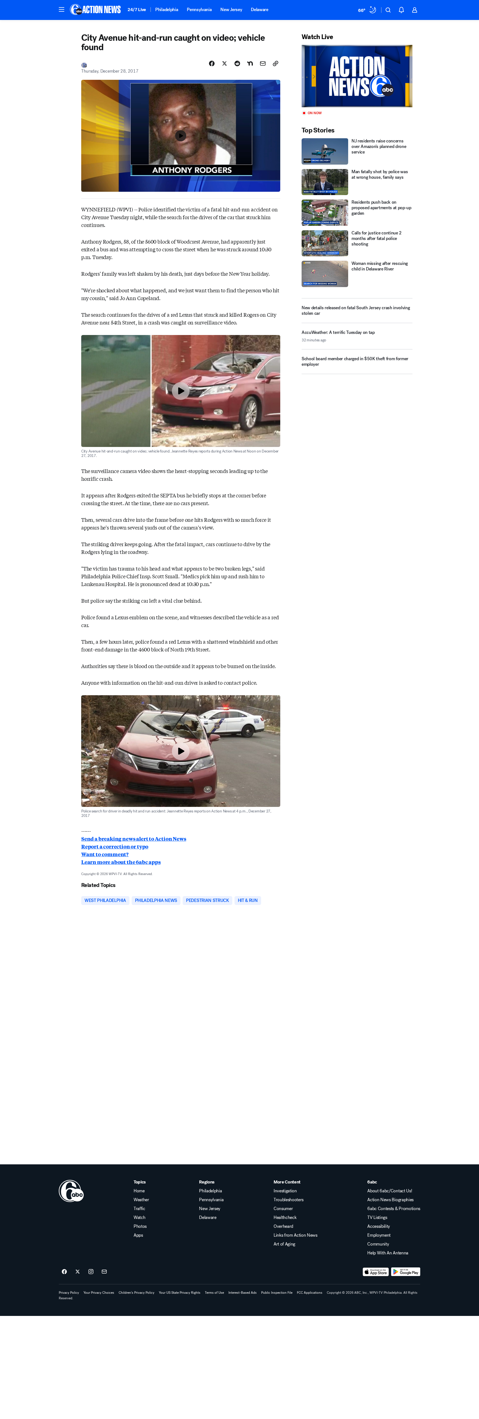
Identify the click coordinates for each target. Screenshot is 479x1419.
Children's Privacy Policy (136, 1292)
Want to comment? (105, 854)
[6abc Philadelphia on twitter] (77, 1271)
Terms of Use (214, 1292)
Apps (138, 1235)
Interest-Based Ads (242, 1292)
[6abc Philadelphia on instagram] (90, 1271)
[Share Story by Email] (262, 63)
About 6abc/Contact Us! (389, 1191)
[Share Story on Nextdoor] (250, 63)
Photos (140, 1226)
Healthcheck (285, 1217)
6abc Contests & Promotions (393, 1208)
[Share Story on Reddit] (237, 63)
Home (139, 1191)
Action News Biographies (390, 1200)
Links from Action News (295, 1235)
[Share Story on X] (224, 63)
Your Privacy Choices (98, 1292)
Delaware (259, 9)
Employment (379, 1235)
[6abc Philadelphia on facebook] (64, 1271)
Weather (141, 1200)
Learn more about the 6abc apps (121, 861)
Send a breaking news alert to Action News (133, 838)
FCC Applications (309, 1292)
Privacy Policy (69, 1292)
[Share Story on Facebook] (211, 63)
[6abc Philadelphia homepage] (96, 10)
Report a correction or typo (114, 846)
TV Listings (377, 1217)
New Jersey (231, 9)
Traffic (139, 1208)
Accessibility (378, 1226)
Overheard (283, 1226)
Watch (139, 1217)
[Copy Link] (275, 63)
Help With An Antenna (387, 1253)
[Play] (357, 76)
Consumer (283, 1208)
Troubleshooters (289, 1200)
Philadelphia (166, 9)
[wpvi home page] (71, 1191)
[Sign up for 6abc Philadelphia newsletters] (104, 1271)
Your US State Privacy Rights (179, 1292)
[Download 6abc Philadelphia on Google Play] (405, 1271)
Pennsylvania (199, 9)
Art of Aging (284, 1244)
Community (378, 1244)
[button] (61, 9)
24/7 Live (137, 9)
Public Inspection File (276, 1292)
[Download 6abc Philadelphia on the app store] (376, 1271)
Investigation (285, 1191)
